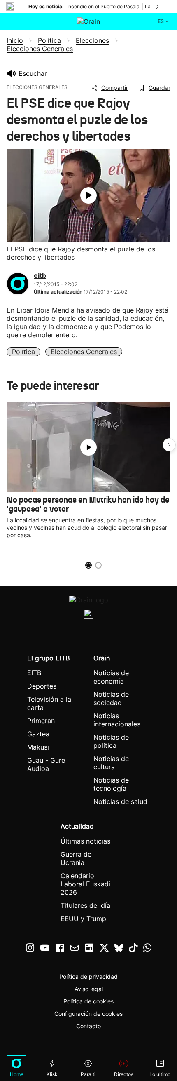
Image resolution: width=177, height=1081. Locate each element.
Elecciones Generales (84, 352)
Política (23, 352)
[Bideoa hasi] (88, 195)
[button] (169, 444)
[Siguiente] (158, 7)
